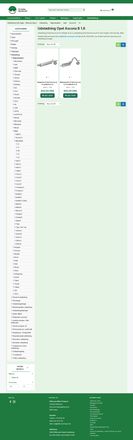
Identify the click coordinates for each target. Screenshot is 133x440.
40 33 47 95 (58, 421)
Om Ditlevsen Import (96, 414)
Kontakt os (93, 420)
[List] (123, 45)
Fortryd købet (94, 435)
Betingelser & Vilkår (96, 403)
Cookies (92, 405)
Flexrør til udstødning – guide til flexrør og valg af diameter (105, 432)
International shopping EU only (99, 427)
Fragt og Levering (95, 418)
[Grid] (118, 45)
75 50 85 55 (60, 418)
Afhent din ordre (95, 401)
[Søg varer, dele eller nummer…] (84, 10)
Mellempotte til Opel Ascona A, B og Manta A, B (70, 83)
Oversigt (92, 422)
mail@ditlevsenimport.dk (68, 36)
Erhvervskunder (95, 412)
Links (91, 429)
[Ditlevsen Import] (17, 9)
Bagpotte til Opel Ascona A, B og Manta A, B (47, 83)
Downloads (93, 407)
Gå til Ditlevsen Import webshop (62, 432)
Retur (91, 425)
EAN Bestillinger (95, 409)
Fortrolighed (94, 416)
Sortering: (41, 44)
